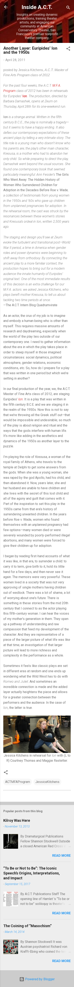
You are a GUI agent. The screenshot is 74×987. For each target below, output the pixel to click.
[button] (68, 49)
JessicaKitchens (47, 782)
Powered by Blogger (39, 979)
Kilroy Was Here (16, 820)
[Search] (68, 8)
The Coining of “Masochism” (27, 926)
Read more (61, 855)
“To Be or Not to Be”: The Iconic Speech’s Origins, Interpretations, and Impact (31, 873)
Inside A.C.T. (37, 7)
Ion (24, 96)
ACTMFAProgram (17, 782)
